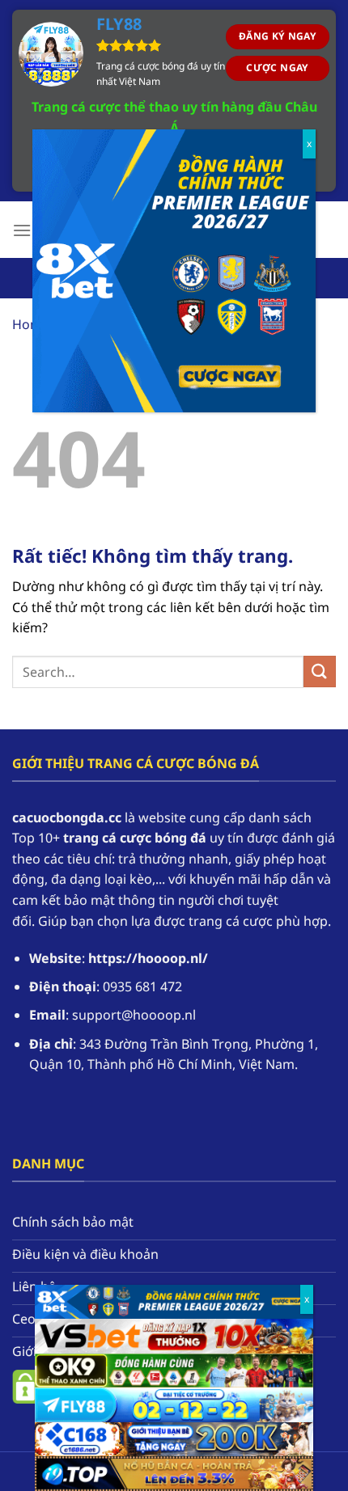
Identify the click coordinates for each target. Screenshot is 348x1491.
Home (30, 324)
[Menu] (22, 230)
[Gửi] (319, 671)
